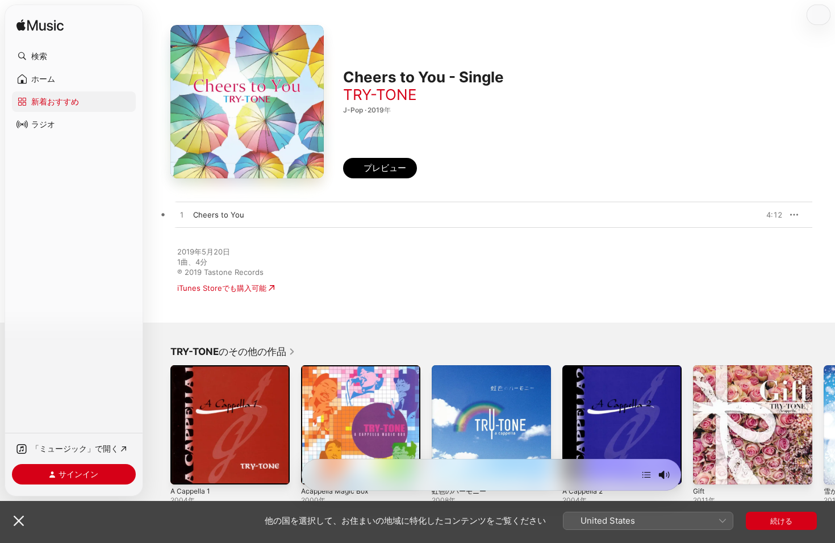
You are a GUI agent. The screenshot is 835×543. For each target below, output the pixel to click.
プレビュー (768, 214)
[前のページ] (159, 425)
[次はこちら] (646, 475)
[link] (232, 351)
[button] (73, 56)
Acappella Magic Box (337, 369)
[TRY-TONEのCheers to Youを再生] (181, 215)
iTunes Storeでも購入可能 (221, 288)
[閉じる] (19, 521)
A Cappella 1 (192, 369)
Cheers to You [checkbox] (218, 214)
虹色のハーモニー (461, 369)
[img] (40, 25)
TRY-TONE (380, 94)
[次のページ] (824, 425)
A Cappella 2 (584, 369)
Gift (699, 369)
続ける (781, 520)
